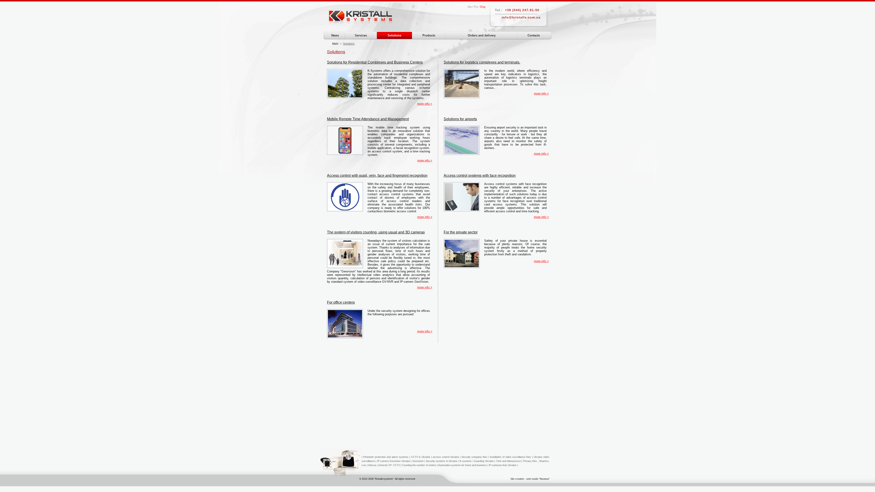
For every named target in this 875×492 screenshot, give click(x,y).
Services (361, 35)
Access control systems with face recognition (480, 175)
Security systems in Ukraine (441, 461)
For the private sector (461, 232)
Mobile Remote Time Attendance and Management (368, 119)
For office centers (341, 302)
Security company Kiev (474, 457)
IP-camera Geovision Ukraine (393, 461)
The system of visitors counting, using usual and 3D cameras (376, 232)
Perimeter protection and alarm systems (385, 457)
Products (428, 35)
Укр (469, 6)
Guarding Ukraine (484, 461)
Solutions (394, 35)
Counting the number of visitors (419, 465)
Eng (482, 6)
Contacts (534, 35)
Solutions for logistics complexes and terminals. (482, 62)
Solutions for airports (460, 119)
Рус (476, 6)
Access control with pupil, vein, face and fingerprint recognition (377, 175)
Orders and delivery (482, 35)
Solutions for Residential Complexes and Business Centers (375, 62)
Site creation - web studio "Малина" (530, 478)
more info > (424, 103)
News (335, 35)
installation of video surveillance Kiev (510, 457)
